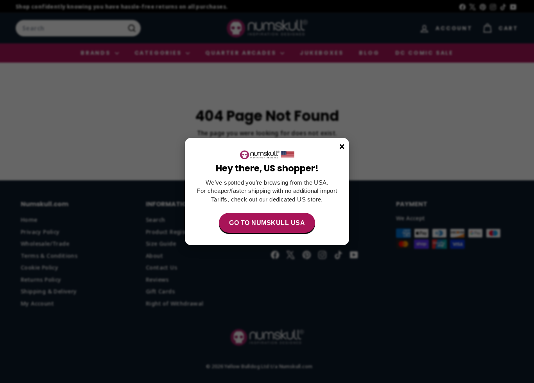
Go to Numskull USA (267, 222)
